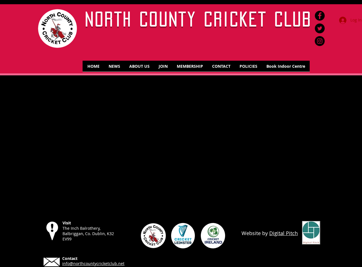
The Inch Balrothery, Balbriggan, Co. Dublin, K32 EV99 (88, 234)
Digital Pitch (283, 233)
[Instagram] (320, 41)
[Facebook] (320, 16)
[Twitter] (320, 28)
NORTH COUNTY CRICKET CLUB (198, 19)
